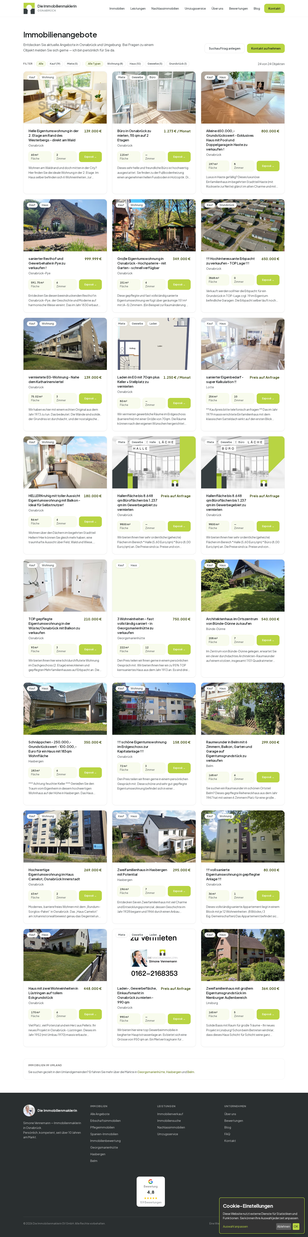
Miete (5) (72, 63)
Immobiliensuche (169, 1120)
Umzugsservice (195, 8)
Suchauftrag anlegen (224, 48)
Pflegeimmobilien (102, 1127)
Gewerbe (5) (155, 63)
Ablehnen (283, 1226)
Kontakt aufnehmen (266, 48)
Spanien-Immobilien (104, 1134)
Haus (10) (135, 63)
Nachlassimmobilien (165, 8)
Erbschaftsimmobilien (105, 1120)
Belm (190, 1072)
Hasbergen (173, 1072)
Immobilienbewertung (105, 1140)
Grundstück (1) (178, 63)
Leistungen (138, 8)
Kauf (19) (55, 63)
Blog (257, 8)
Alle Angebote (100, 1114)
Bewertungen (238, 8)
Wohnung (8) (115, 63)
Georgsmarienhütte (151, 1072)
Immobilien (117, 8)
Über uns (217, 8)
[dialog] (262, 1215)
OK (296, 1226)
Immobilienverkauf (170, 1114)
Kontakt (274, 8)
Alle (41, 63)
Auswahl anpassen (235, 1226)
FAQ (227, 1134)
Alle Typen (94, 63)
